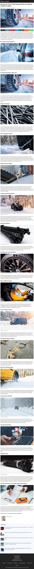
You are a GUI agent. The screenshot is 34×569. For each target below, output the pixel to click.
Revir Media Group (16, 567)
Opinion (13, 8)
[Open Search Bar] (31, 1)
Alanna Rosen (3, 8)
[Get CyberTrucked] (4, 1)
